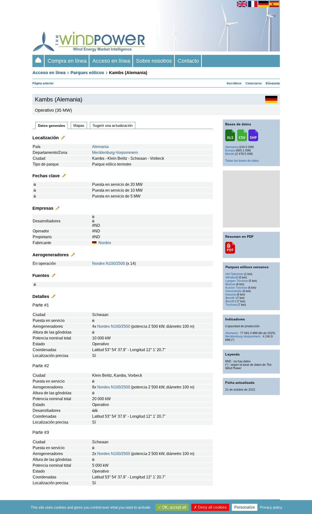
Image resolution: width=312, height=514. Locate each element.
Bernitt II (230, 301)
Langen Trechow (236, 281)
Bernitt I (230, 298)
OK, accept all (173, 507)
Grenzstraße (233, 291)
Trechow (231, 304)
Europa (230, 150)
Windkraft (231, 277)
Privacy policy (271, 507)
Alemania (100, 147)
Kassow (230, 294)
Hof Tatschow (234, 274)
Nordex (104, 243)
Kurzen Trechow (236, 287)
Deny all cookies (212, 507)
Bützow (230, 284)
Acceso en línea (111, 61)
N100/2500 (115, 263)
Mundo (229, 154)
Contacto (188, 61)
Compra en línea (67, 61)
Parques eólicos (87, 72)
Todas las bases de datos (242, 160)
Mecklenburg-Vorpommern (115, 152)
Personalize (244, 507)
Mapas (78, 125)
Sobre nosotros (154, 61)
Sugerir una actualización (113, 125)
